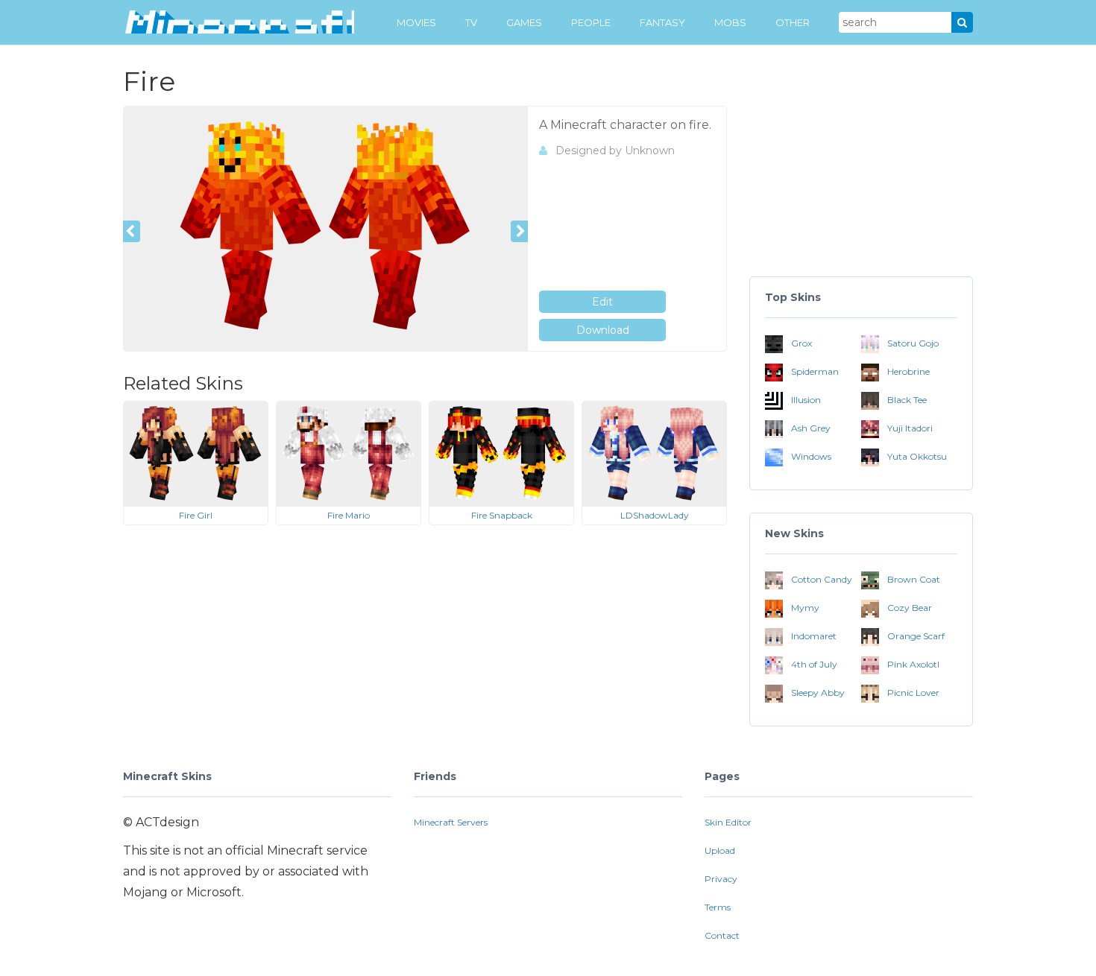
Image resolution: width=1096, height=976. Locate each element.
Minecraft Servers (451, 822)
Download (602, 330)
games (524, 22)
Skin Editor (728, 822)
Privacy (721, 878)
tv (471, 22)
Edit (602, 301)
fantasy (662, 22)
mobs (730, 22)
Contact (722, 935)
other (792, 22)
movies (416, 22)
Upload (720, 850)
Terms (718, 907)
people (591, 22)
